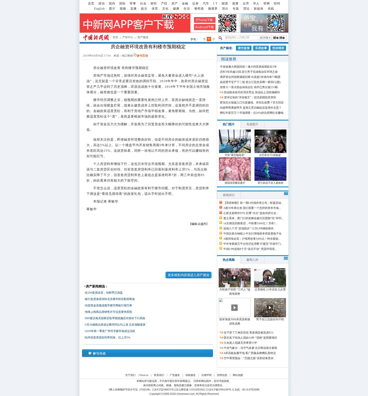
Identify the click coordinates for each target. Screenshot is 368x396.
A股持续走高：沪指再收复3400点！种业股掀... (251, 238)
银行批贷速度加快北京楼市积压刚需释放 (110, 299)
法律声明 (206, 375)
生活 (187, 8)
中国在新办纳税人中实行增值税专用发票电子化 (252, 233)
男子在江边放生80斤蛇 (270, 319)
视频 (123, 8)
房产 (174, 3)
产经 (164, 3)
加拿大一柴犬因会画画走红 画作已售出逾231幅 (249, 87)
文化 (165, 8)
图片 (112, 8)
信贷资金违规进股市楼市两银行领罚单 (108, 305)
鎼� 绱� (279, 37)
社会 (143, 3)
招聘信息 (222, 375)
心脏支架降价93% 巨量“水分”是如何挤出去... (250, 213)
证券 (195, 3)
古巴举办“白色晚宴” (270, 155)
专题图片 (252, 124)
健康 (176, 8)
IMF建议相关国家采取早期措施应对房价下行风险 (115, 318)
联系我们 (159, 375)
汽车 (206, 3)
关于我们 (130, 375)
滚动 (101, 3)
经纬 (277, 3)
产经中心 (127, 37)
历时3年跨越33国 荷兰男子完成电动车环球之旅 (249, 71)
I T (215, 3)
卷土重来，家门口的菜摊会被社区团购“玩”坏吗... (253, 218)
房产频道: (226, 48)
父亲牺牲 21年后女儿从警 (270, 289)
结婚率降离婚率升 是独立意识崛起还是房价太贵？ (251, 107)
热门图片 (229, 124)
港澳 (235, 3)
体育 (155, 8)
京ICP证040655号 (164, 389)
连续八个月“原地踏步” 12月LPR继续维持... (249, 228)
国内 (112, 3)
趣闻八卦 (252, 259)
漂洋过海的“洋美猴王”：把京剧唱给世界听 (250, 97)
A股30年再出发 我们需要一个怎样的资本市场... (252, 208)
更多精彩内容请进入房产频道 (188, 275)
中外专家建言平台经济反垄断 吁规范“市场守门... (253, 243)
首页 (91, 3)
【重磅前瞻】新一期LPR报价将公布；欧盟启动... (253, 202)
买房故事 (261, 48)
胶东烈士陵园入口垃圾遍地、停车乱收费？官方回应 (252, 102)
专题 (236, 8)
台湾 (246, 3)
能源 (225, 3)
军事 (133, 3)
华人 (256, 3)
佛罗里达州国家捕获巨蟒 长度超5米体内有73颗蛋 (250, 77)
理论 (246, 8)
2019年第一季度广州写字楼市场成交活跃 (110, 331)
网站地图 (238, 375)
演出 (225, 8)
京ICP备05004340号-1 (221, 389)
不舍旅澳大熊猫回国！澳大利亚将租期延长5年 (248, 66)
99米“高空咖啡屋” (235, 155)
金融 (185, 3)
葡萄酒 (199, 8)
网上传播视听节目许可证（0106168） (131, 389)
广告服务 (175, 375)
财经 (154, 3)
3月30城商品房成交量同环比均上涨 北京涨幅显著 (115, 324)
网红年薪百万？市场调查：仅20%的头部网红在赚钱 (251, 112)
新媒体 (258, 8)
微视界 (213, 8)
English (99, 8)
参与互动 (142, 55)
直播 (133, 8)
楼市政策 (244, 48)
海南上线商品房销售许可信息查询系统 (108, 311)
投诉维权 (278, 48)
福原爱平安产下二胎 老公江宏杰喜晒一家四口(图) (250, 82)
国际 (122, 3)
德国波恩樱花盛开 (235, 182)
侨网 (266, 3)
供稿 (271, 8)
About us (143, 375)
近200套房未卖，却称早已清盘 (104, 292)
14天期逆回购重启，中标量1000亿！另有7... (250, 223)
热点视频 (229, 259)
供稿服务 (190, 375)
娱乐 (144, 8)
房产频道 (142, 37)
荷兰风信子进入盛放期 (270, 182)
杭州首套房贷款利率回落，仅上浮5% (107, 337)
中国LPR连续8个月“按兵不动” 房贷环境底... (250, 248)
